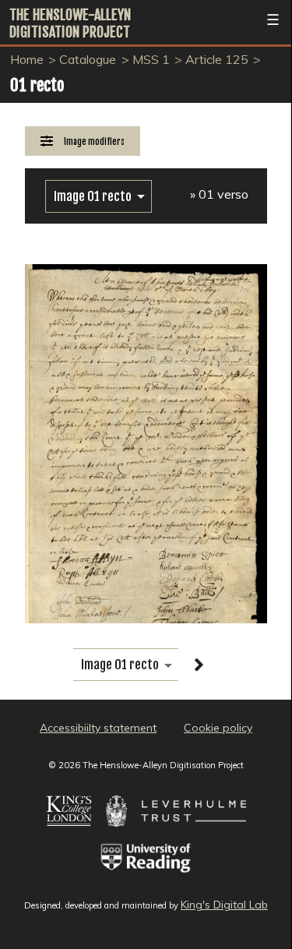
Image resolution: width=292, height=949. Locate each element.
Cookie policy (218, 728)
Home (27, 59)
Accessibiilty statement (98, 728)
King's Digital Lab (224, 905)
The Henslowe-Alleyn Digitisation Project (70, 23)
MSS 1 (151, 59)
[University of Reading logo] (146, 881)
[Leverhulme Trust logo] (193, 834)
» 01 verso (219, 194)
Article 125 (216, 59)
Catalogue (87, 59)
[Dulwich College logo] (116, 834)
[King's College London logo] (69, 834)
